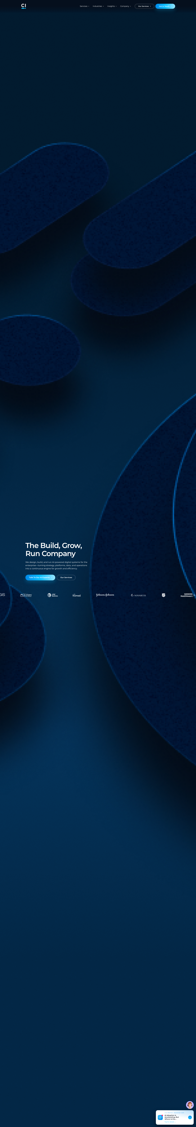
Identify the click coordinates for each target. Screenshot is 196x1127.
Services (83, 6)
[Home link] (23, 6)
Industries (97, 6)
